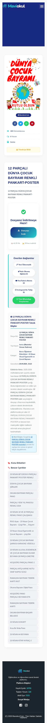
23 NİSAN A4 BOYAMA (19, 634)
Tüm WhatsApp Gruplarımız (24, 300)
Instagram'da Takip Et (25, 291)
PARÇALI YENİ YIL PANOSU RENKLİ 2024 (21, 504)
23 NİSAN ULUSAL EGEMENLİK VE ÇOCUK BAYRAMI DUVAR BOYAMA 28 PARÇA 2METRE (23, 553)
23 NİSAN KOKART (18, 622)
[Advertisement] (23, 28)
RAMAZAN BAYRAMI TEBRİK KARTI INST (22, 579)
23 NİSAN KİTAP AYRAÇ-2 (21, 640)
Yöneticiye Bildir (24, 150)
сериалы (23, 717)
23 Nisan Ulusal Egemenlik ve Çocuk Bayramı (27, 356)
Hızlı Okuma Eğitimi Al (25, 272)
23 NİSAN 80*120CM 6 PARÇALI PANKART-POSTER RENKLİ (23, 476)
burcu (12, 142)
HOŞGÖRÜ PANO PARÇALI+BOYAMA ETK (20, 595)
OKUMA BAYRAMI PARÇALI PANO (21, 494)
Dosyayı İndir (25, 232)
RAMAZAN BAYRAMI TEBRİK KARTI (22, 604)
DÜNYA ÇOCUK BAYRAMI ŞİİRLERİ (21, 485)
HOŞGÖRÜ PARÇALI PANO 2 (22, 562)
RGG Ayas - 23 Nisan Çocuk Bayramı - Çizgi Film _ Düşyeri (22, 523)
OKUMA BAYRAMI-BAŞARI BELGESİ (21, 614)
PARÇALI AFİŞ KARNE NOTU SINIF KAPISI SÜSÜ (22, 570)
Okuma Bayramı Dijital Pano (21, 587)
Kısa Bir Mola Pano (17, 628)
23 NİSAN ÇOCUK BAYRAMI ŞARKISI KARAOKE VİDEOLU (22, 542)
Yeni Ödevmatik (24, 265)
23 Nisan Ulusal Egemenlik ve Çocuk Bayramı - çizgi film (22, 532)
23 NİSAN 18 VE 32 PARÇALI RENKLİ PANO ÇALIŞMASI (22, 513)
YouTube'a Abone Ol (24, 282)
